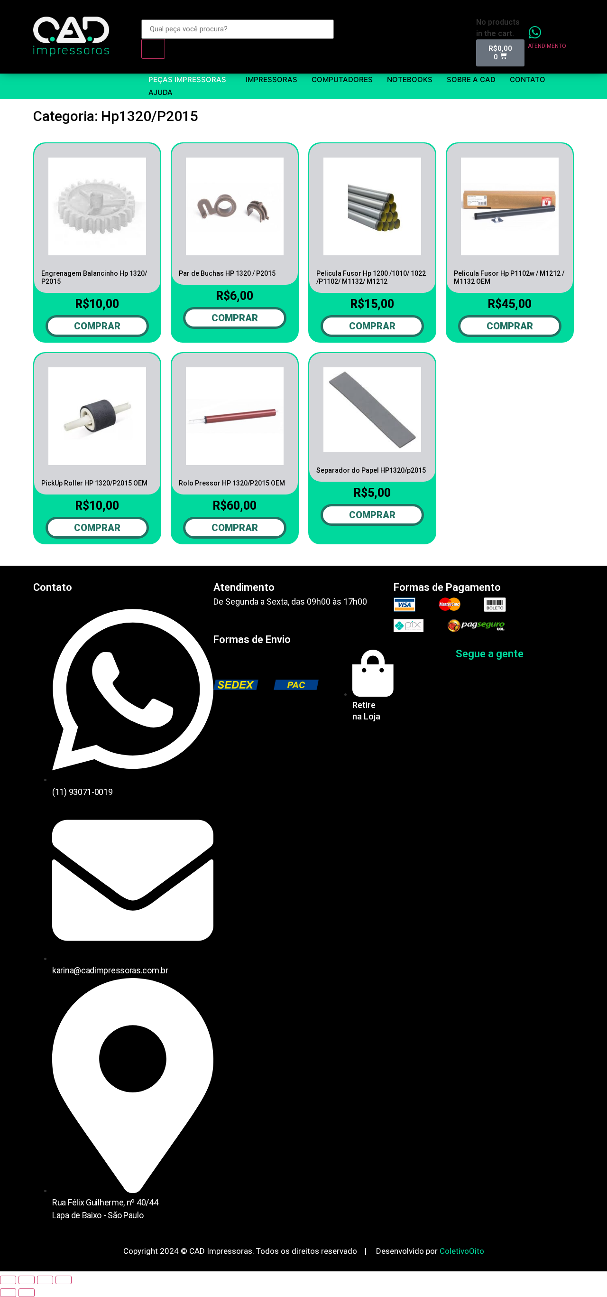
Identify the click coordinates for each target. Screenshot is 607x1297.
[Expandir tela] (45, 1280)
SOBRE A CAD (471, 79)
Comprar (97, 326)
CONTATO (527, 79)
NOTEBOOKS (409, 79)
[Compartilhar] (26, 1280)
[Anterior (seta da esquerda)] (8, 1292)
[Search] (153, 49)
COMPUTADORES (342, 79)
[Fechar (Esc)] (8, 1280)
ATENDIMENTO (547, 46)
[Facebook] (538, 654)
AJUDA (160, 92)
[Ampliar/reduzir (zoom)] (63, 1280)
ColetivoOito (462, 1251)
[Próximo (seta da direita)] (26, 1292)
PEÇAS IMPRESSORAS (187, 79)
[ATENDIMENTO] (535, 32)
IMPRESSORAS (271, 79)
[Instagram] (559, 654)
